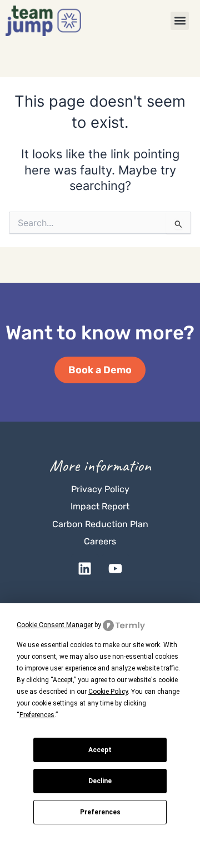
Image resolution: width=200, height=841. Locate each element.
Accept (100, 750)
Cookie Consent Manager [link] (55, 625)
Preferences (100, 812)
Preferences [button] (36, 715)
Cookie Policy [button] (108, 691)
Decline (100, 781)
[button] (180, 21)
